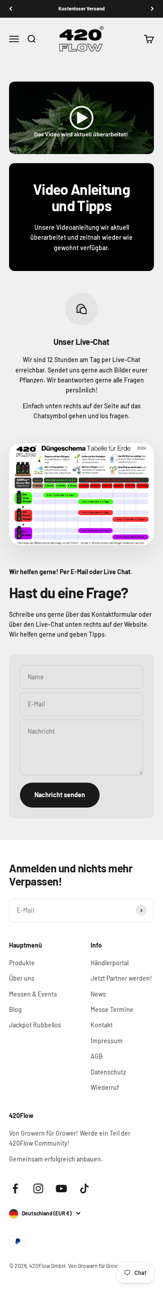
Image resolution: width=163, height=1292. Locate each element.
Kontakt (102, 1025)
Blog (15, 1009)
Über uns (21, 978)
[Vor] (152, 9)
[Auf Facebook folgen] (15, 1188)
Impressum (107, 1041)
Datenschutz (108, 1072)
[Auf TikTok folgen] (84, 1188)
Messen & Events (33, 994)
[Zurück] (10, 9)
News (98, 994)
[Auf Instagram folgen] (38, 1188)
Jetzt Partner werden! (121, 978)
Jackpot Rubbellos (35, 1025)
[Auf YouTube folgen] (61, 1188)
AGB (97, 1056)
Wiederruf (105, 1087)
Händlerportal (110, 963)
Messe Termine (112, 1009)
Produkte (22, 963)
